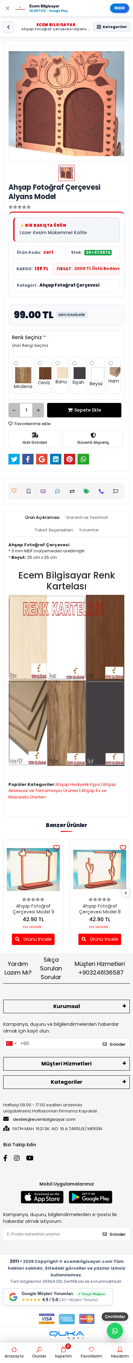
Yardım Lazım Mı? (18, 968)
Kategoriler (66, 1082)
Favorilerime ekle (32, 424)
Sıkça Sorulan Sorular (51, 968)
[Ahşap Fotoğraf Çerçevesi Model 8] (99, 869)
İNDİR (120, 8)
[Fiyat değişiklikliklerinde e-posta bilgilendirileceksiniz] (88, 491)
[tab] (42, 517)
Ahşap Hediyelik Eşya (78, 784)
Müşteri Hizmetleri (100, 968)
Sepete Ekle (87, 410)
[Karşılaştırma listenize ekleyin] (73, 491)
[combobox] (11, 1043)
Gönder (117, 1044)
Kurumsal (66, 1006)
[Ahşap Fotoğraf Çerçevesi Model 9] (33, 869)
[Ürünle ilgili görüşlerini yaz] (59, 491)
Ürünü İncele (37, 939)
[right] (125, 893)
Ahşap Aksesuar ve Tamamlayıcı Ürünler (62, 787)
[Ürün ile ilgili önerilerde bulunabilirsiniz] (117, 491)
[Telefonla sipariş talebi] (102, 491)
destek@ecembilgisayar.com (44, 1119)
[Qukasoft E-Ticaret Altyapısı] (66, 1335)
